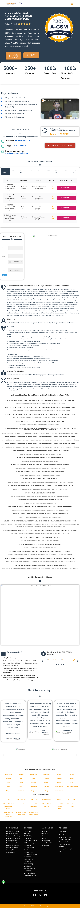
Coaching (44, 838)
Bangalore (21, 774)
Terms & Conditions (47, 843)
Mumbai (33, 782)
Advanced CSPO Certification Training (59, 806)
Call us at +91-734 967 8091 (59, 134)
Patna (71, 782)
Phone (3, 262)
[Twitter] (40, 894)
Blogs (43, 836)
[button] (31, 55)
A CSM (8, 799)
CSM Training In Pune (30, 840)
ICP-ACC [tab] (56, 171)
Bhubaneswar (33, 774)
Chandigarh (46, 774)
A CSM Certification (21, 799)
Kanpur (8, 791)
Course (4, 270)
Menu (72, 3)
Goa (33, 778)
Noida (59, 782)
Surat (21, 786)
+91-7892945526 (22, 140)
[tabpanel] (40, 200)
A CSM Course (34, 799)
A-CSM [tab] (4, 171)
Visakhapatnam (59, 786)
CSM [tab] (13, 171)
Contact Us (44, 833)
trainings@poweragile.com (16, 153)
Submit (5, 275)
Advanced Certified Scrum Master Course (8, 806)
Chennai (59, 774)
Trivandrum (34, 786)
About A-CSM (71, 799)
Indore (71, 778)
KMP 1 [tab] (66, 171)
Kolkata (21, 782)
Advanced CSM (21, 804)
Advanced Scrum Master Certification (8, 814)
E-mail (3, 256)
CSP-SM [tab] (21, 171)
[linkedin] (45, 894)
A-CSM (59, 799)
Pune (8, 786)
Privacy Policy (45, 840)
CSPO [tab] (48, 171)
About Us (44, 831)
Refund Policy (45, 845)
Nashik (46, 782)
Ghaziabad (21, 791)
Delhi (21, 778)
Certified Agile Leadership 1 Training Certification (30, 854)
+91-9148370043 (20, 146)
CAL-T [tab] (39, 171)
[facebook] (34, 894)
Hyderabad (59, 778)
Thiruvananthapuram (72, 786)
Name (3, 248)
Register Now (66, 188)
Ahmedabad (8, 774)
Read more (11, 852)
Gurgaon (46, 778)
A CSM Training (46, 799)
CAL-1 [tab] (30, 171)
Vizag (46, 791)
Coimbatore (8, 778)
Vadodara (46, 786)
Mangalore (34, 791)
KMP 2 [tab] (74, 171)
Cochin (72, 774)
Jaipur (8, 782)
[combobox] (10, 262)
